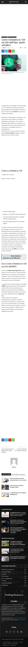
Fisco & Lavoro (8, 5)
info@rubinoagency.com (20, 618)
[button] (2, 2)
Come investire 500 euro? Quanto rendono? (21, 449)
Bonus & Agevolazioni (17, 5)
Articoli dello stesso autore (18, 474)
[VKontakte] (21, 631)
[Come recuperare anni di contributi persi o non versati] (5, 480)
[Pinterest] (9, 51)
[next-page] (5, 500)
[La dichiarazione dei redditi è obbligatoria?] (5, 494)
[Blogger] (6, 631)
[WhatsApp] (13, 51)
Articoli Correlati (6, 474)
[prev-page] (2, 500)
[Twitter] (6, 51)
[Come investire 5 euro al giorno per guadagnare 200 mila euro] (5, 558)
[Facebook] (2, 51)
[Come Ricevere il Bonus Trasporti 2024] (5, 487)
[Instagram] (17, 631)
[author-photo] (14, 465)
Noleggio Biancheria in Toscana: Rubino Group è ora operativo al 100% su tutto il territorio (18, 514)
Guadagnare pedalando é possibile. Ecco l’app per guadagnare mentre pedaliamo (17, 543)
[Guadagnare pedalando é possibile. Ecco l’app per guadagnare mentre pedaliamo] (5, 543)
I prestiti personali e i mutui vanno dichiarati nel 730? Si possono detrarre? (17, 551)
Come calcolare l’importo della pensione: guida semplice (7, 450)
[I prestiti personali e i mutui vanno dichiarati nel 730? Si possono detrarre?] (5, 551)
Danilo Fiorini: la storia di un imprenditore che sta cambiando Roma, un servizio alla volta (18, 522)
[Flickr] (14, 631)
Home (2, 5)
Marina (4, 47)
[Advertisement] (14, 22)
